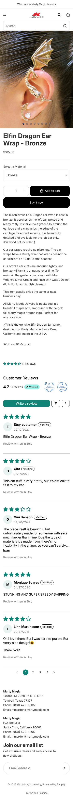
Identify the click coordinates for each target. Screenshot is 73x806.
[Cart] (68, 14)
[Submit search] (65, 25)
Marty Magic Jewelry (29, 784)
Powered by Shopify (53, 784)
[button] (12, 363)
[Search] (59, 14)
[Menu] (4, 15)
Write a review (26, 403)
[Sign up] (63, 768)
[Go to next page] (55, 672)
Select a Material (14, 166)
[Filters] (56, 403)
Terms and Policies (36, 792)
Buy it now (36, 202)
